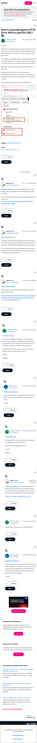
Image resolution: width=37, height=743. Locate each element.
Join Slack (18, 633)
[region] (18, 734)
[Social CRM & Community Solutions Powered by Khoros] (31, 717)
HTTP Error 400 (10, 150)
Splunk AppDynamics (8, 20)
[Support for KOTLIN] (35, 172)
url (18, 150)
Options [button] (34, 20)
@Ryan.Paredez (9, 335)
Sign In (28, 3)
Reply (6, 162)
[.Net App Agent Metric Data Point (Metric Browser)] (32, 172)
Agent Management (14, 143)
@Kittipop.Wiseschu (9, 189)
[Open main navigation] (35, 3)
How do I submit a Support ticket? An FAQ (19, 496)
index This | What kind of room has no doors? (16, 698)
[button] (35, 26)
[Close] (34, 727)
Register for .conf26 (18, 611)
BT (2, 150)
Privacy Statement (17, 735)
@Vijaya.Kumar (11, 437)
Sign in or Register (15, 14)
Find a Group (18, 654)
